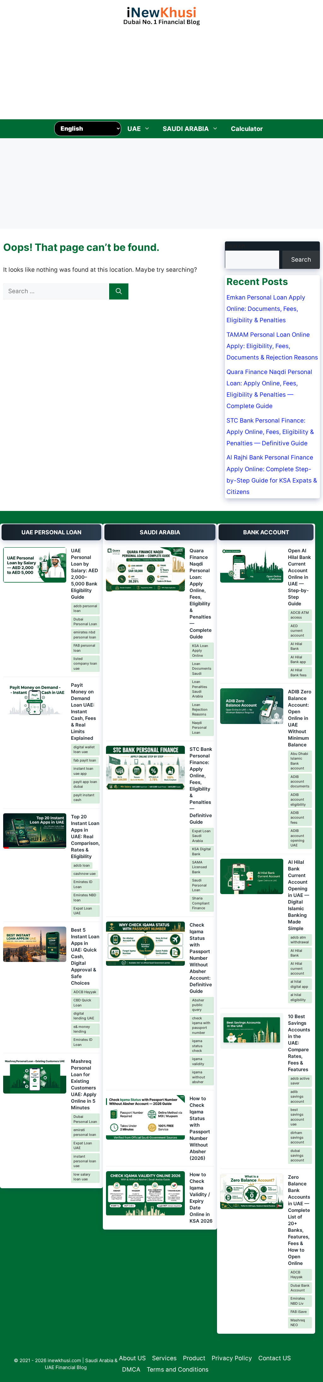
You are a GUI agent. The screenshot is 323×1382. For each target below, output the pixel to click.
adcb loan (81, 865)
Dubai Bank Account (300, 1287)
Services (164, 1358)
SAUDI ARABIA (186, 129)
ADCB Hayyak (84, 992)
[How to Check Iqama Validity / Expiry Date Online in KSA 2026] (145, 1193)
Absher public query (198, 1005)
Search (235, 246)
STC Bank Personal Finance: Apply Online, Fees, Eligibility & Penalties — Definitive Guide (270, 432)
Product (194, 1358)
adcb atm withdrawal (300, 939)
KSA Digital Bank (201, 851)
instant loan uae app (83, 770)
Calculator (247, 129)
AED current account (297, 631)
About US (132, 1358)
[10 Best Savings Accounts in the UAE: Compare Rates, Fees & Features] (251, 1031)
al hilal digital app (299, 983)
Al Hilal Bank (296, 646)
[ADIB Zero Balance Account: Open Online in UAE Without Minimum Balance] (251, 706)
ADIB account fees (297, 817)
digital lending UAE (83, 1015)
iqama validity (198, 1061)
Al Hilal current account (297, 968)
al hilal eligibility (298, 997)
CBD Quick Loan (82, 1002)
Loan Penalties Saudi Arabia (199, 688)
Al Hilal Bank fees (299, 672)
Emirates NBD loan (84, 897)
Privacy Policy (232, 1358)
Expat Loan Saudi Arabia (201, 836)
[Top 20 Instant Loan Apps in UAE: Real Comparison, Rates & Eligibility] (34, 831)
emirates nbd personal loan (84, 634)
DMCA (131, 1369)
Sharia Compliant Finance (200, 903)
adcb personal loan (85, 608)
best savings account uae (297, 1116)
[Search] (118, 291)
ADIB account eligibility (298, 799)
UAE (134, 129)
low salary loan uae (81, 1176)
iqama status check (197, 1046)
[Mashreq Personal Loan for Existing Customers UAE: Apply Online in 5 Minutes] (34, 1076)
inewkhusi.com (64, 1360)
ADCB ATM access (300, 615)
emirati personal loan (84, 1132)
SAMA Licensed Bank (199, 867)
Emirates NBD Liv (298, 1300)
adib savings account (297, 1096)
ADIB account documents (300, 781)
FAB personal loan (84, 647)
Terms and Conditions (177, 1369)
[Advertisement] (161, 70)
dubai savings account (297, 1155)
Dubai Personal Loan (85, 621)
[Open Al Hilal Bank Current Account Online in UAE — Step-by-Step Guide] (251, 565)
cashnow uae (84, 873)
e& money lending (81, 1029)
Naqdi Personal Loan (199, 728)
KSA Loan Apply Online (200, 651)
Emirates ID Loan (82, 884)
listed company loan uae (85, 663)
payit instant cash (83, 797)
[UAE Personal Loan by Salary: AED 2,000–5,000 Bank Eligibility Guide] (34, 565)
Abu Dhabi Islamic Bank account (299, 760)
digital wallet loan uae (84, 749)
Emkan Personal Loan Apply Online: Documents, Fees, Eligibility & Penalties (265, 309)
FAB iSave (299, 1311)
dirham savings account (297, 1137)
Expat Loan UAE (82, 910)
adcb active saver (300, 1080)
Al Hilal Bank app (298, 659)
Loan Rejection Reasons (200, 710)
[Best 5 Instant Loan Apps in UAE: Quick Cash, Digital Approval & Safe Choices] (34, 944)
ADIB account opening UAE (297, 837)
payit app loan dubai (85, 784)
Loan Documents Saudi (201, 668)
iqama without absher (198, 1077)
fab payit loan (84, 760)
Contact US (274, 1358)
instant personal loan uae (84, 1161)
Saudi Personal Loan (199, 885)
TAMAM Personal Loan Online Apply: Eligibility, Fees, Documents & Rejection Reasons (272, 346)
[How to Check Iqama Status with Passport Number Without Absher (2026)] (145, 1117)
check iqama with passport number (201, 1025)
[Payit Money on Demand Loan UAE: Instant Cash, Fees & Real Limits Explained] (34, 699)
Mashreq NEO (298, 1322)
